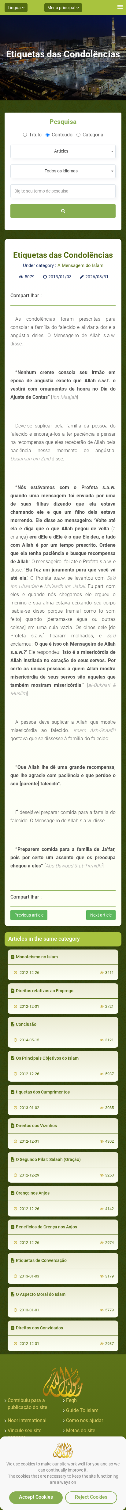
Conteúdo (62, 135)
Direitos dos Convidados (39, 1327)
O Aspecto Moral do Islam (40, 1294)
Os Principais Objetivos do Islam (47, 1058)
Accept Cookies (36, 1497)
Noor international (27, 1420)
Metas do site (80, 1430)
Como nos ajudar (84, 1420)
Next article (101, 915)
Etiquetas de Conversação (41, 1260)
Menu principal (61, 7)
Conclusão (26, 1024)
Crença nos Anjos (33, 1193)
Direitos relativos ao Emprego (44, 990)
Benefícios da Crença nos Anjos (46, 1226)
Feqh (71, 1400)
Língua (15, 7)
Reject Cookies (91, 1497)
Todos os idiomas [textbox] (61, 170)
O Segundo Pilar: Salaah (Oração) (48, 1159)
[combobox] (63, 151)
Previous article (28, 915)
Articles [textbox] (61, 151)
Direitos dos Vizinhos (36, 1125)
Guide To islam (82, 1410)
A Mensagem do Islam (80, 265)
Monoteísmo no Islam (37, 956)
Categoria (93, 135)
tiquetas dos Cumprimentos (43, 1092)
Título (35, 135)
